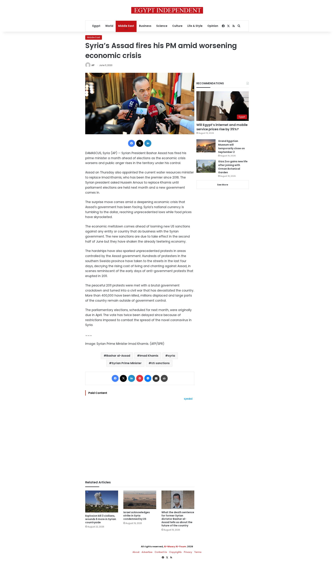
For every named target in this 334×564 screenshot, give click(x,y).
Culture (177, 26)
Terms (197, 552)
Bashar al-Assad (118, 356)
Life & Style (194, 26)
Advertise (147, 552)
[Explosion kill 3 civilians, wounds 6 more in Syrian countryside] (101, 501)
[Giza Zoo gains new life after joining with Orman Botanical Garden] (206, 166)
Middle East (126, 26)
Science (161, 26)
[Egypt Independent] (167, 10)
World (109, 26)
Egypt (96, 26)
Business (145, 26)
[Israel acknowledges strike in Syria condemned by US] (139, 500)
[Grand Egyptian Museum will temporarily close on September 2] (206, 145)
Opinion (212, 26)
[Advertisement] (139, 438)
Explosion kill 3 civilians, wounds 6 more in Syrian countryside (100, 519)
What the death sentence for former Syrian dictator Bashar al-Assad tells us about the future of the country (177, 519)
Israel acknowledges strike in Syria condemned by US (136, 516)
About (136, 552)
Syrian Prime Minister (127, 363)
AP (93, 65)
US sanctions (160, 363)
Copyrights (175, 552)
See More (222, 184)
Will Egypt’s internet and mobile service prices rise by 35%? (222, 127)
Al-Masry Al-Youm (175, 546)
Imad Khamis (149, 356)
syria (171, 356)
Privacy (188, 552)
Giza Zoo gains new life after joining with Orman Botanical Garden (233, 167)
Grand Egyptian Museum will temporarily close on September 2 (231, 146)
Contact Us (161, 552)
